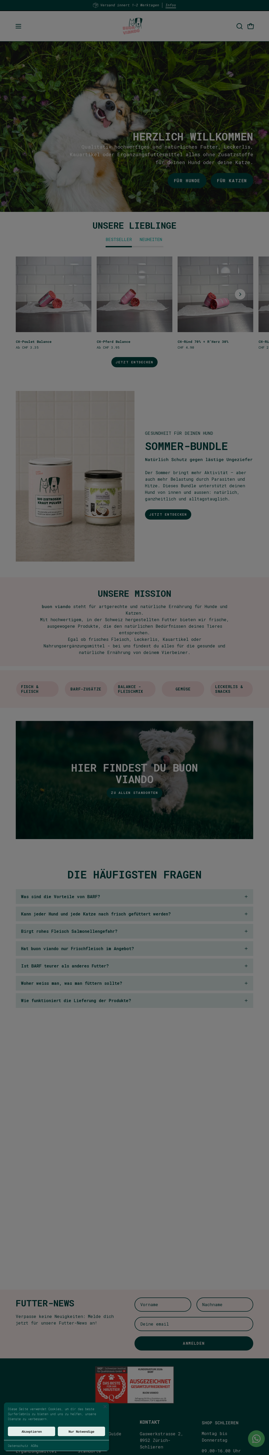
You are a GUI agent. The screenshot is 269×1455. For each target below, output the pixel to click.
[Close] (105, 1406)
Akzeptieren (32, 1431)
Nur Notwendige (81, 1431)
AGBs (34, 1445)
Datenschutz (18, 1445)
